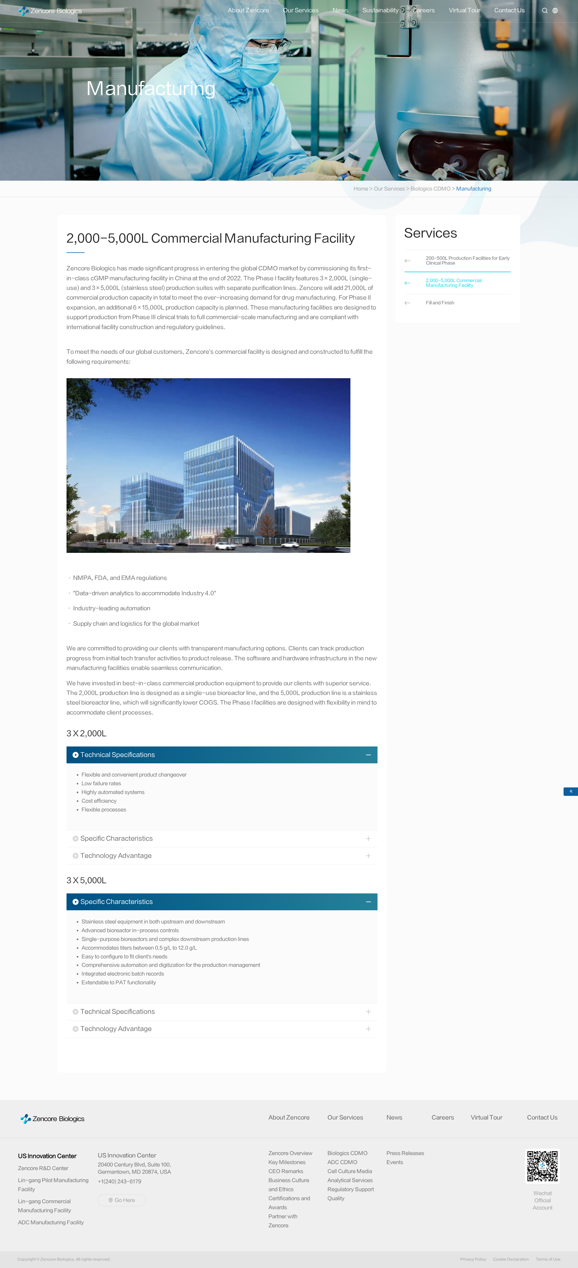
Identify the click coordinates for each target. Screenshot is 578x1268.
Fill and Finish (440, 303)
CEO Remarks (286, 1171)
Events (395, 1162)
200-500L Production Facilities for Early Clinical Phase (468, 261)
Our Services (301, 10)
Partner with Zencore (283, 1221)
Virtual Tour (464, 10)
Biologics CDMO (431, 189)
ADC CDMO (342, 1162)
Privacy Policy (473, 1259)
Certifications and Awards (289, 1203)
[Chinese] (556, 14)
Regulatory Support (351, 1189)
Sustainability (380, 10)
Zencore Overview (290, 1153)
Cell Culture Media (350, 1171)
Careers (423, 10)
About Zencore (248, 10)
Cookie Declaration (511, 1259)
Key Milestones (287, 1162)
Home (363, 189)
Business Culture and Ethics (289, 1185)
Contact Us (509, 10)
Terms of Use (548, 1259)
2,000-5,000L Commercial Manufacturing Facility (454, 283)
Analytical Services (350, 1180)
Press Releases (405, 1153)
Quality (336, 1198)
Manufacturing (473, 189)
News (341, 10)
